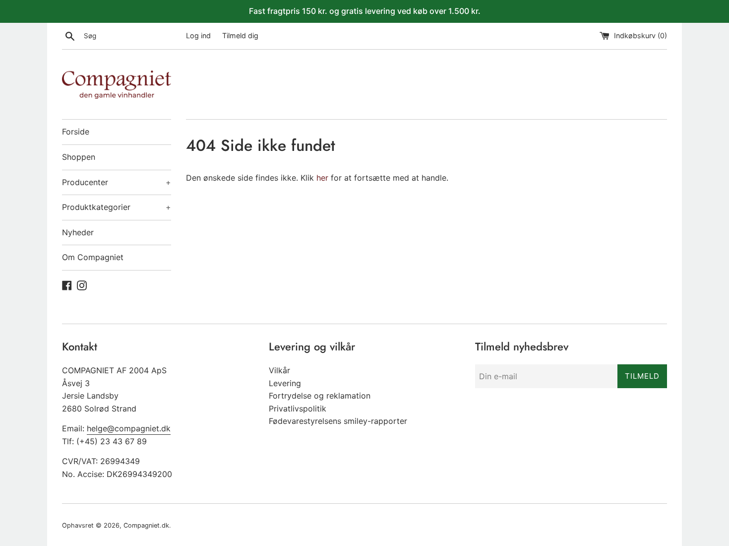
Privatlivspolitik (297, 408)
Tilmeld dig (240, 35)
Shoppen (78, 157)
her (322, 178)
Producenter (116, 182)
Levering (285, 383)
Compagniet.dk (146, 525)
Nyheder (78, 232)
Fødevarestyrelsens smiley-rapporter (338, 421)
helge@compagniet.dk (129, 428)
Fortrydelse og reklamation (319, 396)
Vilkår (279, 370)
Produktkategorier (116, 207)
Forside (75, 131)
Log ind (198, 35)
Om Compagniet (92, 257)
